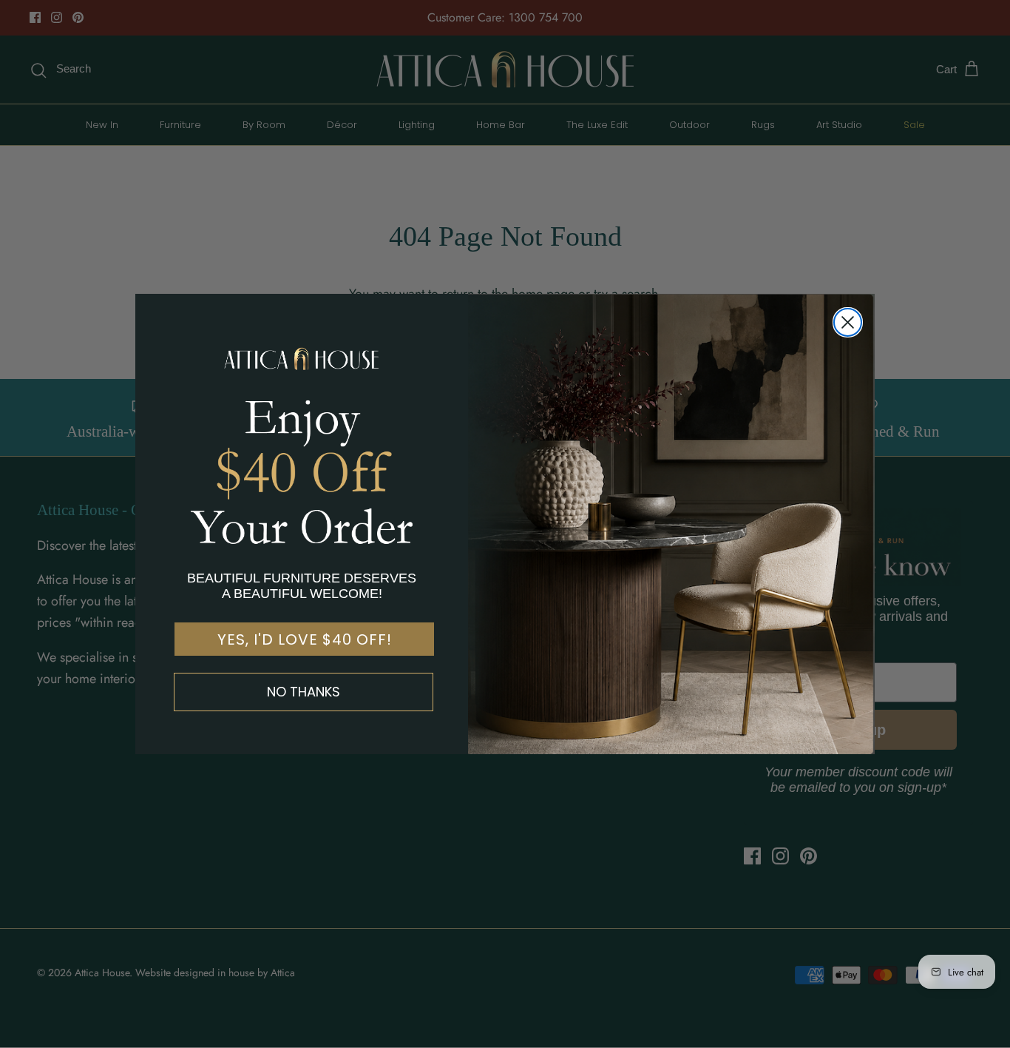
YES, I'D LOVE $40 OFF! (304, 639)
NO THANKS (303, 691)
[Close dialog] (847, 322)
